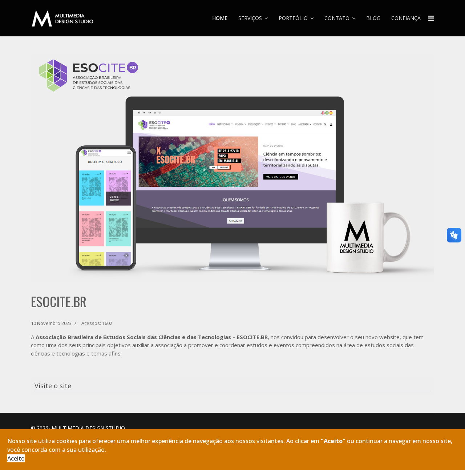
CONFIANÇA (406, 18)
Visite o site (53, 385)
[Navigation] (431, 18)
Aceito (16, 458)
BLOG (373, 18)
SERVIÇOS (250, 18)
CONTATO (336, 18)
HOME (219, 18)
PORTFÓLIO (293, 18)
